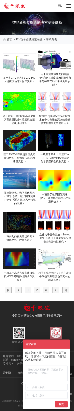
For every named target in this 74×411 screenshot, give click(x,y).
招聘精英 (22, 372)
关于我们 (7, 372)
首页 (9, 39)
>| (66, 290)
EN (60, 6)
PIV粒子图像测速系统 (29, 39)
